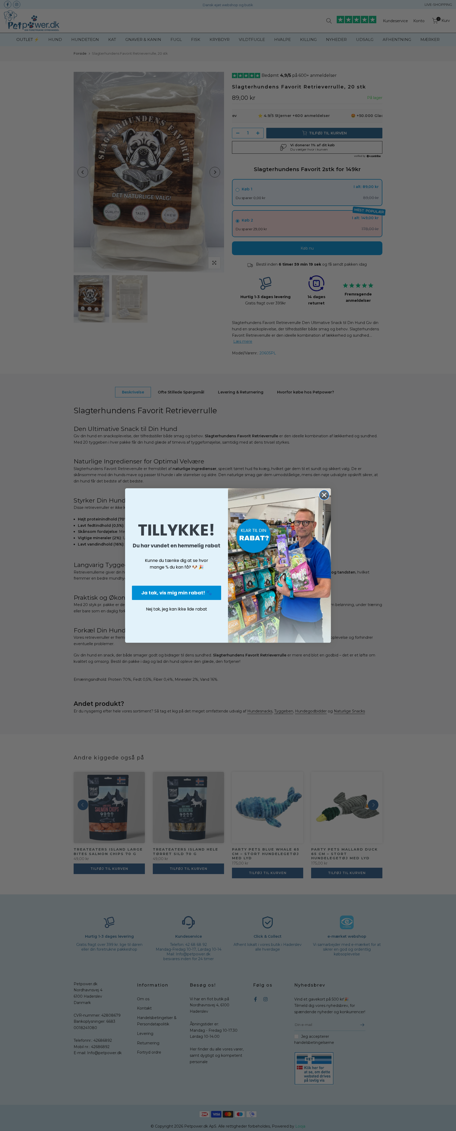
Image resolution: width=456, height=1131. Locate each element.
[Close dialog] (324, 495)
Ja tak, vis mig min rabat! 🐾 (176, 592)
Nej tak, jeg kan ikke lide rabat (176, 609)
